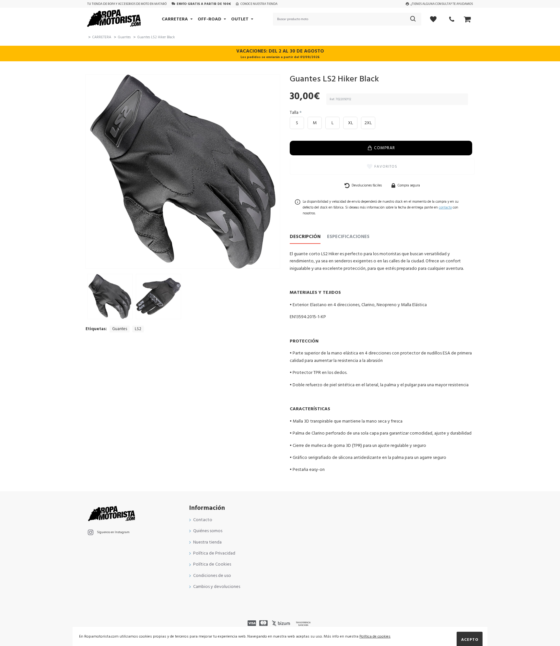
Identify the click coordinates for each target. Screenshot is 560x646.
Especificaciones (348, 237)
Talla (294, 112)
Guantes (124, 37)
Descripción (305, 237)
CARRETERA (101, 37)
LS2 (138, 329)
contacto (445, 207)
